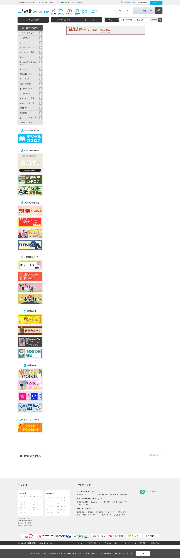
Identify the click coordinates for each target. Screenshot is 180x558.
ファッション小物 (27, 52)
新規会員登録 (142, 3)
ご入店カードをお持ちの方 (100, 502)
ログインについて (83, 505)
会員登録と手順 (82, 502)
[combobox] (112, 20)
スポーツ (23, 69)
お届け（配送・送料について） (88, 515)
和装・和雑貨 (25, 84)
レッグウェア (25, 93)
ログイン (156, 3)
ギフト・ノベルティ (28, 118)
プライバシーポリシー (111, 543)
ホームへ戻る (106, 32)
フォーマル (24, 57)
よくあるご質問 (119, 515)
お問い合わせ (155, 543)
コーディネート (26, 122)
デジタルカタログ (63, 20)
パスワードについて (119, 502)
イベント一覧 (89, 20)
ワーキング (24, 79)
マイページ (110, 512)
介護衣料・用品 (26, 74)
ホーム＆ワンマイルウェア (29, 63)
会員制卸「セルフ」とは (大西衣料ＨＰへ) (92, 495)
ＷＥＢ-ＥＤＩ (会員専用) (118, 495)
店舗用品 (23, 113)
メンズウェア (25, 38)
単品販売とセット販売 (85, 512)
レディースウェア (27, 33)
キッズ (22, 42)
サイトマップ (129, 543)
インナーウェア (26, 89)
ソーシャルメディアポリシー (88, 543)
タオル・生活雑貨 (27, 103)
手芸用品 (23, 108)
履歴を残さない (154, 455)
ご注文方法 (99, 512)
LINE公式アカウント (152, 492)
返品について (106, 515)
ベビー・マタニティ (28, 47)
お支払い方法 (121, 512)
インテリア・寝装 (27, 98)
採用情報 (142, 543)
